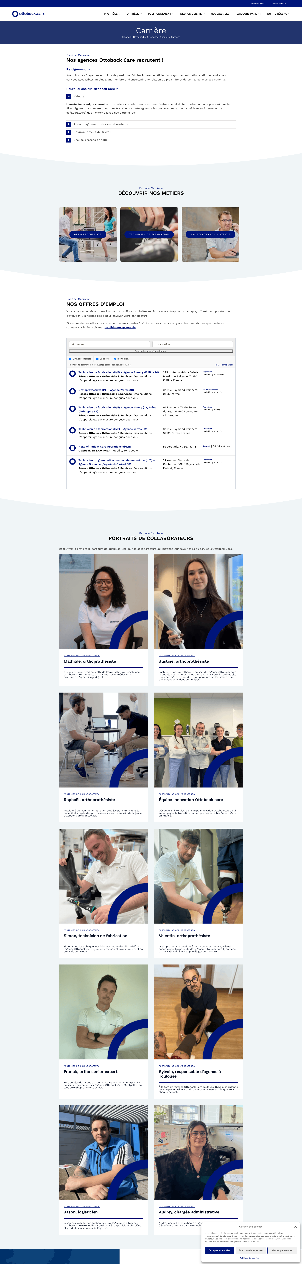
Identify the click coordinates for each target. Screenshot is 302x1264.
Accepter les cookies (219, 1250)
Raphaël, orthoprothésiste (89, 799)
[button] (295, 1226)
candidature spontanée (120, 327)
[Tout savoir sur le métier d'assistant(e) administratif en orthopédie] (210, 234)
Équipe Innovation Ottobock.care (191, 799)
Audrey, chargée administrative (189, 1212)
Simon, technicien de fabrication (95, 935)
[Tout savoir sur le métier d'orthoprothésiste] (88, 234)
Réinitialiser (227, 364)
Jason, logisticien (81, 1212)
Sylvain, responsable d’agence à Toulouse (190, 1074)
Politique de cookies (249, 1258)
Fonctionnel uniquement (251, 1250)
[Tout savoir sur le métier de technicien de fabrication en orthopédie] (149, 234)
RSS (217, 364)
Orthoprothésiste (81, 358)
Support (104, 358)
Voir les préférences (282, 1250)
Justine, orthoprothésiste (184, 661)
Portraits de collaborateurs (82, 656)
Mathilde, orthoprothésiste (90, 661)
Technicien (122, 358)
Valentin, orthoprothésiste (184, 935)
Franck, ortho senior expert (90, 1071)
